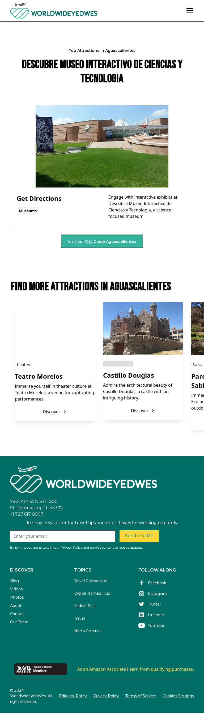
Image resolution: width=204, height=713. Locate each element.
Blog (14, 580)
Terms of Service (140, 696)
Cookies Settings (178, 696)
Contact (17, 613)
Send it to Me (139, 535)
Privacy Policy (106, 696)
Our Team (19, 622)
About (16, 605)
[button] (188, 10)
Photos (17, 597)
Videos (16, 589)
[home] (68, 10)
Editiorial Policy (73, 696)
